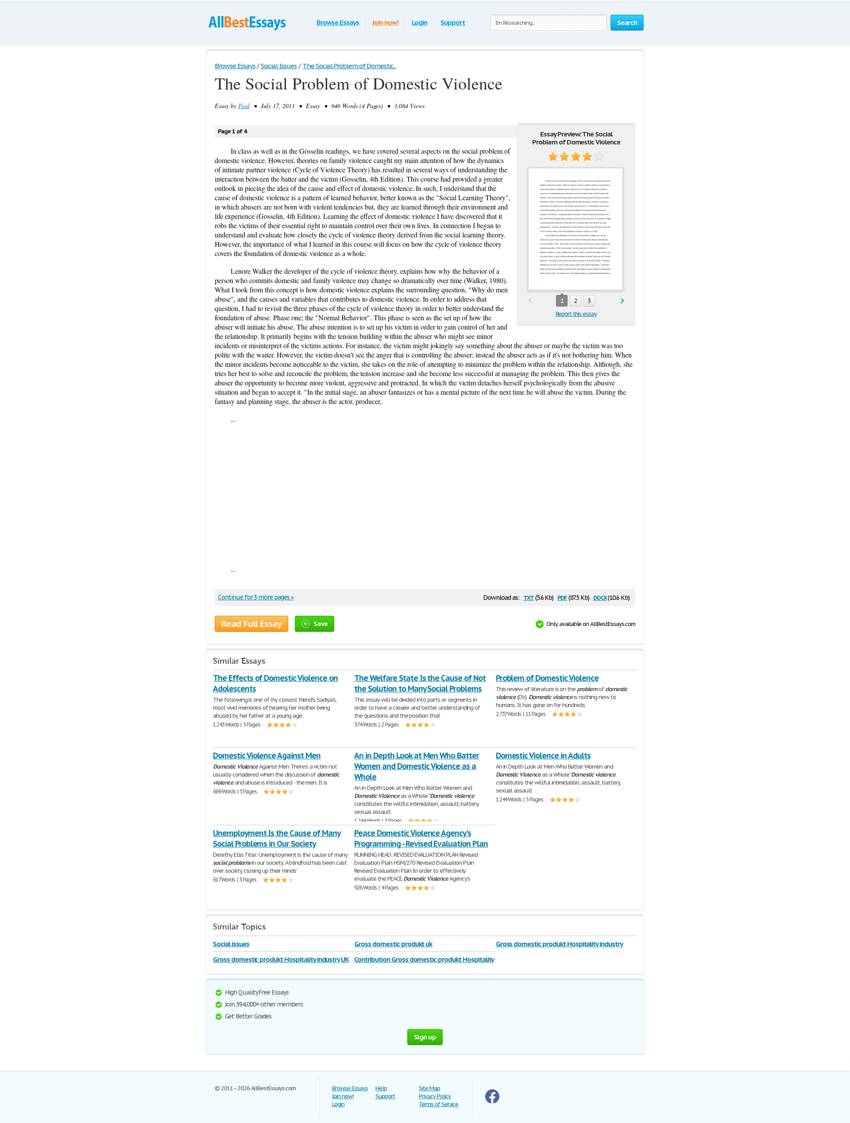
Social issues (231, 944)
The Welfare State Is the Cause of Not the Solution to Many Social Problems (420, 683)
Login (420, 22)
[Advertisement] (425, 494)
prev (530, 301)
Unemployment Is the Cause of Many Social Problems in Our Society (276, 838)
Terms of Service (438, 1104)
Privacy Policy (435, 1096)
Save (320, 623)
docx (600, 597)
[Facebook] (492, 1101)
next (623, 301)
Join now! (385, 22)
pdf (562, 597)
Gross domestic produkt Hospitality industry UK (281, 959)
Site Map (429, 1088)
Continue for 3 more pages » (256, 597)
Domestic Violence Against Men (267, 755)
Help (381, 1088)
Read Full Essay (251, 624)
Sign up (425, 1037)
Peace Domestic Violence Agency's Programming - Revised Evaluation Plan (421, 838)
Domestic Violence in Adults (543, 755)
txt (528, 597)
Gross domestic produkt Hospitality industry (559, 944)
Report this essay (576, 314)
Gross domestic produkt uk (393, 944)
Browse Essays (338, 22)
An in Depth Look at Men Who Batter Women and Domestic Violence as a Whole (416, 766)
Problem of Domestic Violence (547, 678)
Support (452, 22)
